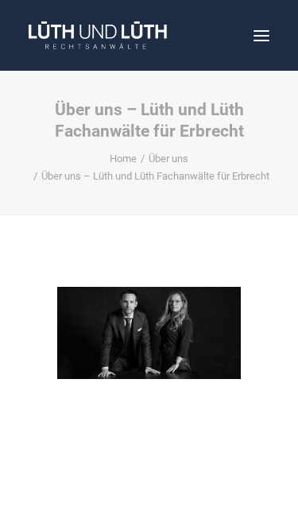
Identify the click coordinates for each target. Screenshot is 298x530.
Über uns (168, 158)
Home (123, 158)
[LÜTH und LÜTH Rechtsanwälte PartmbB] (98, 35)
